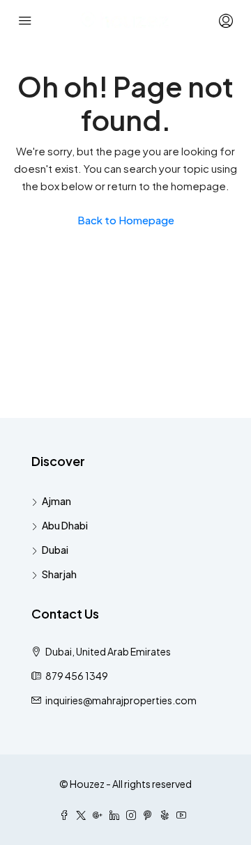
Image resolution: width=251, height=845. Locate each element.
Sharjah (59, 574)
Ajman (56, 501)
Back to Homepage (125, 219)
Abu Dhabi (65, 525)
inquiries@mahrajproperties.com (121, 700)
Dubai (55, 549)
